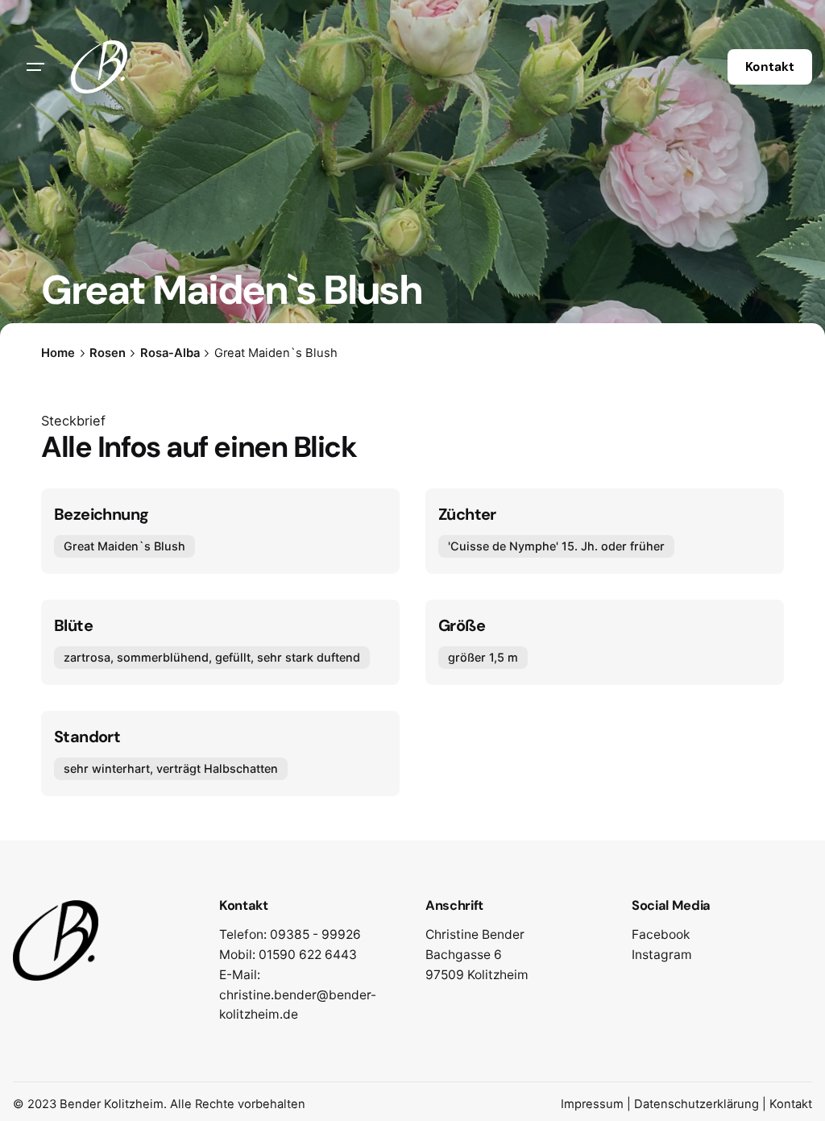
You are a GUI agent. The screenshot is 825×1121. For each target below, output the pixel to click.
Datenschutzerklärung (696, 1104)
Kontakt (769, 67)
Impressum (592, 1104)
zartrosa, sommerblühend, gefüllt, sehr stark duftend (212, 657)
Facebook (661, 934)
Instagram (662, 954)
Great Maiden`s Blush (124, 546)
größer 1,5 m (483, 657)
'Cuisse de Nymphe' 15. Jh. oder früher (556, 546)
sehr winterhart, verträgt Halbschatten (171, 767)
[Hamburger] (35, 66)
